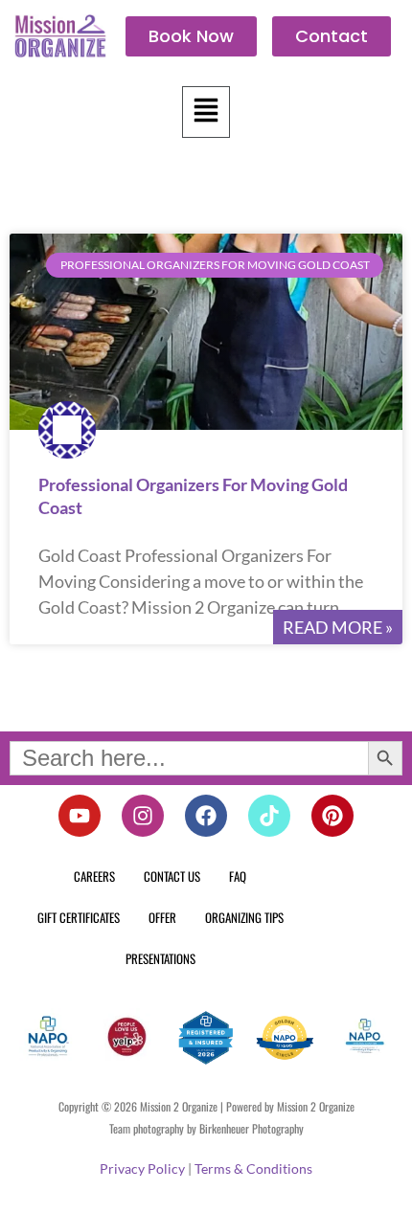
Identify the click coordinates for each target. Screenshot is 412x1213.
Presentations (160, 958)
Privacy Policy (142, 1168)
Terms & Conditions (253, 1168)
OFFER (162, 917)
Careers (94, 876)
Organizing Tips (244, 917)
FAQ (237, 876)
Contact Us (172, 876)
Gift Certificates (78, 917)
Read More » (338, 627)
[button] (206, 112)
